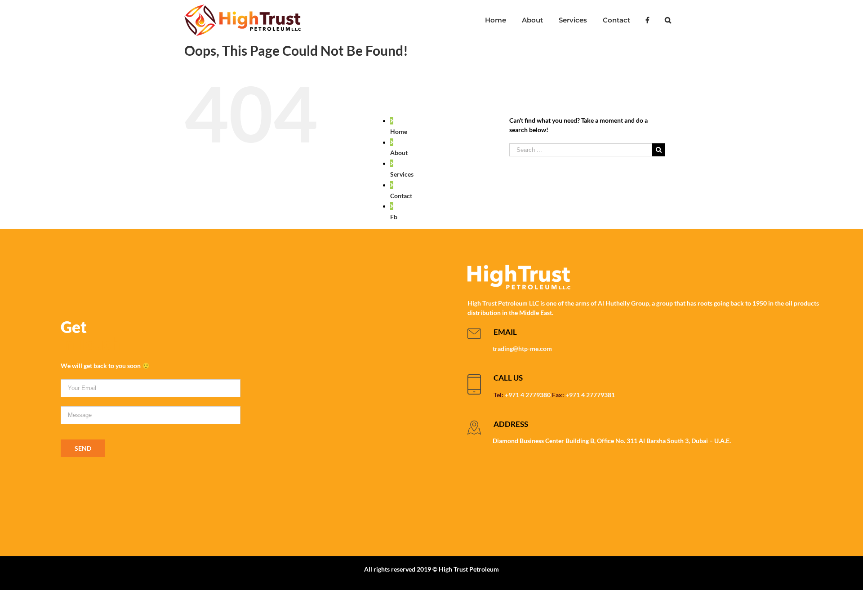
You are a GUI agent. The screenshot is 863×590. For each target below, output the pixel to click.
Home (398, 131)
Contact (401, 196)
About (399, 152)
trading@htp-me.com (522, 348)
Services (402, 174)
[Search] (668, 20)
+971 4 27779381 (590, 395)
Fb (393, 217)
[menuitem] (495, 20)
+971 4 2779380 (528, 395)
